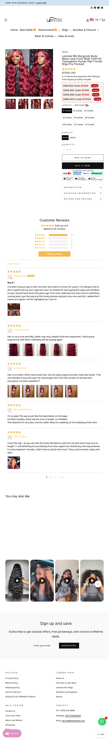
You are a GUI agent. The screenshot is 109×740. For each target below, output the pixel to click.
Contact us (10, 711)
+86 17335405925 (73, 716)
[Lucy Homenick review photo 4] (57, 349)
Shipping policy (12, 687)
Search (59, 697)
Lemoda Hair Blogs (64, 687)
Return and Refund (13, 720)
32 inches (89, 124)
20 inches (88, 111)
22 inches (67, 117)
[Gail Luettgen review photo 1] (13, 462)
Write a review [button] (54, 254)
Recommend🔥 (48, 29)
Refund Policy (11, 683)
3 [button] (55, 477)
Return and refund (78, 199)
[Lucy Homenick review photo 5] (71, 349)
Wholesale (10, 725)
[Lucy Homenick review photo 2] (28, 349)
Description (73, 187)
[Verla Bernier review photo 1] (13, 391)
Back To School (44, 36)
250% (73, 137)
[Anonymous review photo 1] (13, 309)
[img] (14, 271)
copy (94, 85)
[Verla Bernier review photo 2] (28, 391)
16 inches (67, 111)
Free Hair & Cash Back (66, 683)
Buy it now (82, 166)
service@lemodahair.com (73, 721)
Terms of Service (13, 692)
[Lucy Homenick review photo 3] (42, 349)
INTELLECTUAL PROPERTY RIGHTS (20, 697)
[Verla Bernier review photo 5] (71, 391)
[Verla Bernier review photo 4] (57, 391)
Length (73, 105)
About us (60, 678)
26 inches (89, 117)
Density (67, 133)
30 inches (78, 124)
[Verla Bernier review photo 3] (42, 391)
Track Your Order (12, 716)
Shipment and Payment (66, 692)
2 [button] (51, 477)
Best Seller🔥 (28, 29)
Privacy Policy (11, 678)
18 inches (77, 111)
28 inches (67, 124)
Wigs (65, 29)
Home (14, 29)
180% (65, 137)
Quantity (68, 144)
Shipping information (80, 193)
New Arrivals (66, 36)
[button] (68, 69)
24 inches (78, 117)
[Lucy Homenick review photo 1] (13, 349)
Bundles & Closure (85, 29)
